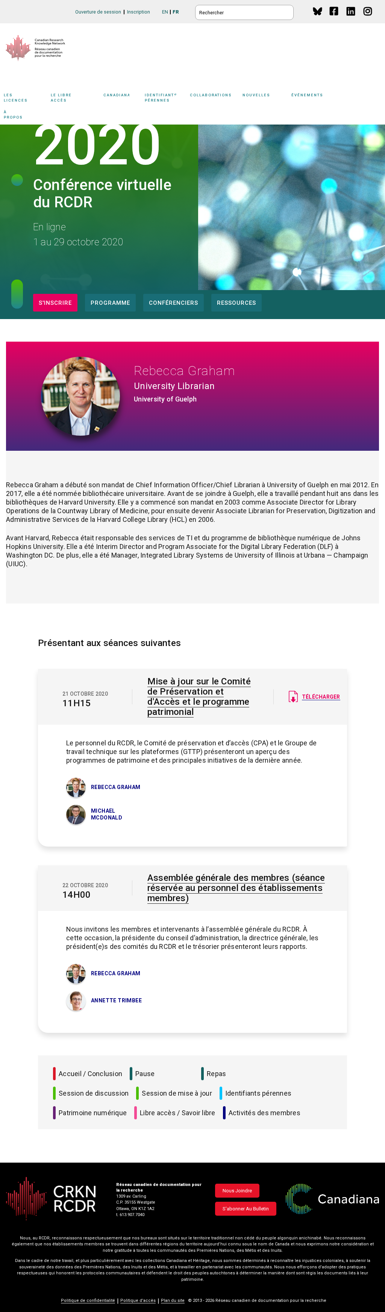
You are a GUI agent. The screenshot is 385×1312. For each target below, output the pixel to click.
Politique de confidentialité (88, 1300)
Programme (110, 302)
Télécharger (321, 697)
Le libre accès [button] (61, 97)
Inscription (138, 12)
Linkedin (351, 18)
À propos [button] (13, 114)
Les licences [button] (16, 97)
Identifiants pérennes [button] (161, 97)
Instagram (368, 18)
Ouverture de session (98, 12)
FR (176, 12)
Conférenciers (173, 302)
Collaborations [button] (211, 95)
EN (165, 12)
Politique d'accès (138, 1300)
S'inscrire (55, 302)
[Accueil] (35, 48)
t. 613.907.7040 (130, 1214)
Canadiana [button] (116, 95)
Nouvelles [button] (256, 95)
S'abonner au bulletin (246, 1209)
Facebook (334, 18)
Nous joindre (237, 1190)
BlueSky (317, 11)
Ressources (236, 302)
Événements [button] (307, 95)
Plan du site (173, 1300)
